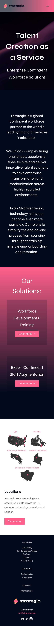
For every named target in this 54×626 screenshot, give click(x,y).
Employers (27, 577)
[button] (47, 6)
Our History (27, 547)
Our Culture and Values (27, 551)
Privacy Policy (27, 560)
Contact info (27, 591)
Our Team (27, 554)
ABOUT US (27, 542)
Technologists (27, 574)
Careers (27, 557)
